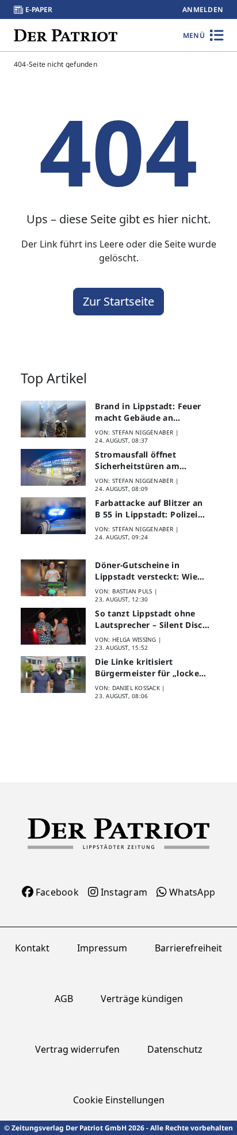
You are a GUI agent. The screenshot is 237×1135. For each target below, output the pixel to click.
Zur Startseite (118, 301)
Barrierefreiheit (188, 948)
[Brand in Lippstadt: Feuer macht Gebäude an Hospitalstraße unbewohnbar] (53, 419)
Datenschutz (174, 1049)
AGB (64, 998)
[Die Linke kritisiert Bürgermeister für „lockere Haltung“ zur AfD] (53, 674)
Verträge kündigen (142, 998)
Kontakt (32, 948)
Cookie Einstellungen (119, 1100)
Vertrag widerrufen (77, 1049)
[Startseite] (65, 35)
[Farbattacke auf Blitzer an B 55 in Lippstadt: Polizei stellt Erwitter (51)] (53, 515)
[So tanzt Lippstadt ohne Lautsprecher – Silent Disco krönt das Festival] (53, 626)
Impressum (102, 948)
